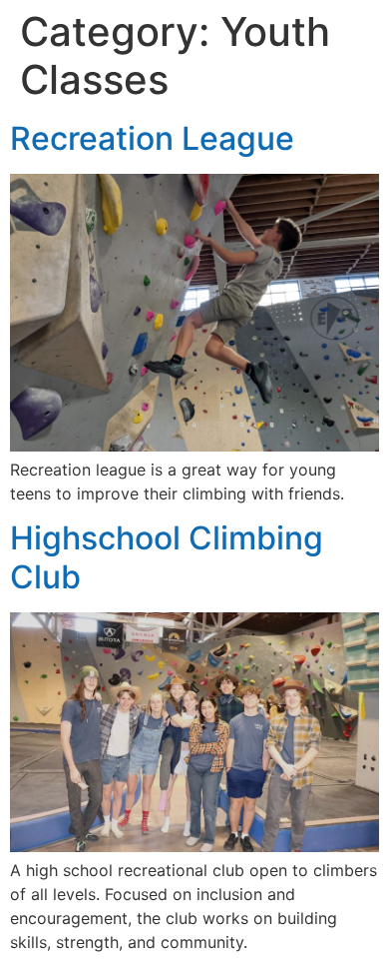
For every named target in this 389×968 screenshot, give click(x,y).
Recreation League (152, 138)
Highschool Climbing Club (166, 556)
